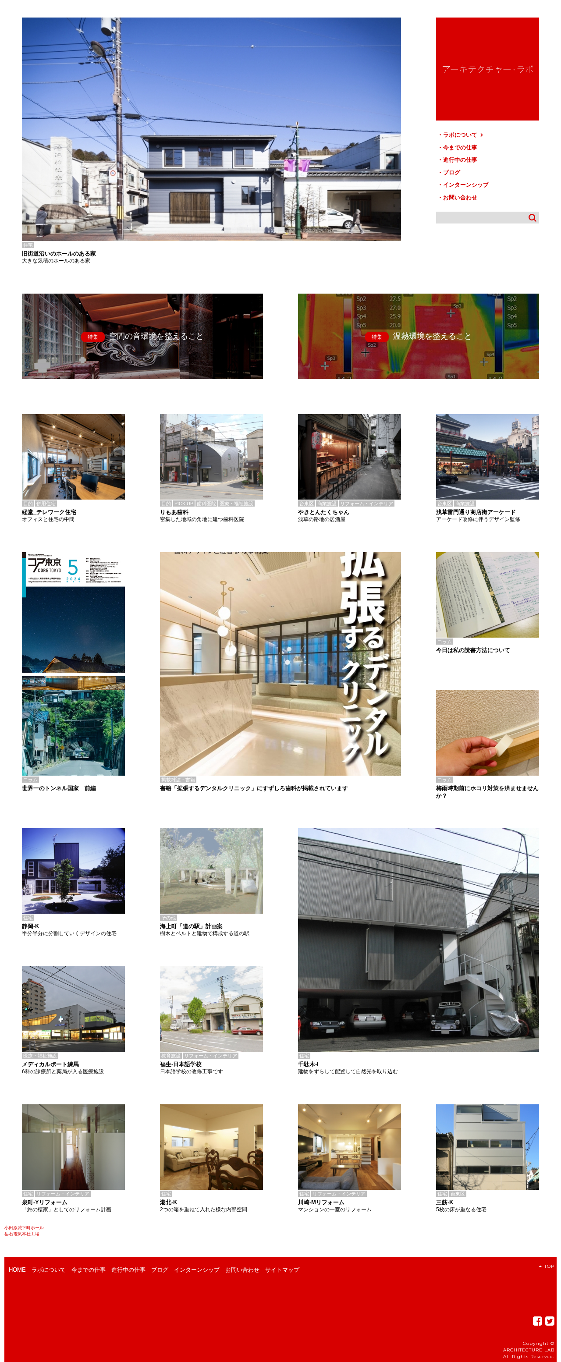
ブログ (451, 172)
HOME (17, 1269)
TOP (549, 1266)
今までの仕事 (460, 147)
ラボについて (461, 134)
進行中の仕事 (460, 159)
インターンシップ (466, 184)
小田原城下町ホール (24, 1227)
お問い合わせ (460, 197)
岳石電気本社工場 (21, 1233)
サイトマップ (282, 1269)
